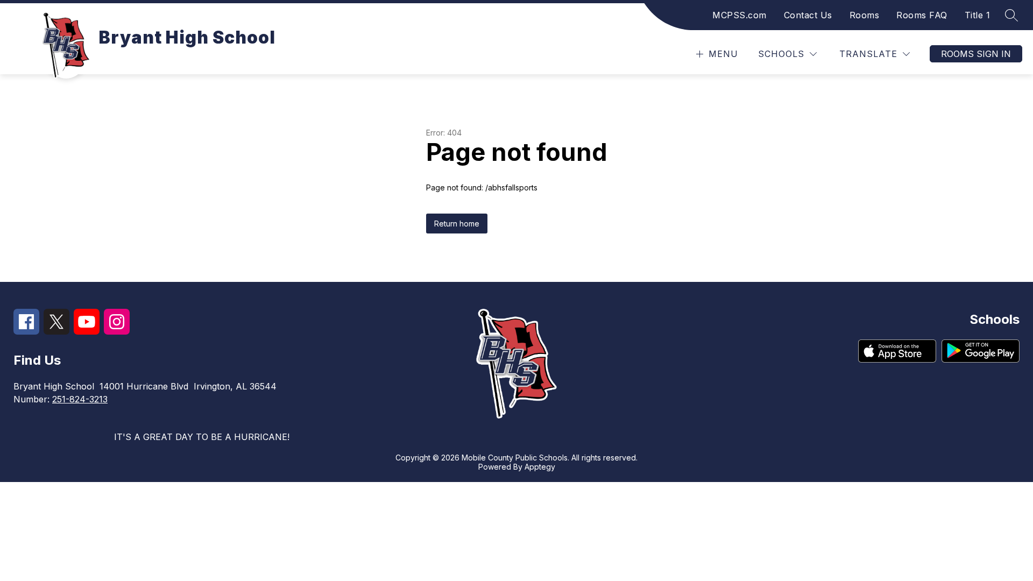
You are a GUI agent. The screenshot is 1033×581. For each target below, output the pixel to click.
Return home (456, 223)
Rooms (865, 15)
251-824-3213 (80, 399)
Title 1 (977, 15)
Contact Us (808, 15)
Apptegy (540, 466)
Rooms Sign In (976, 53)
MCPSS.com (739, 15)
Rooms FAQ (921, 15)
